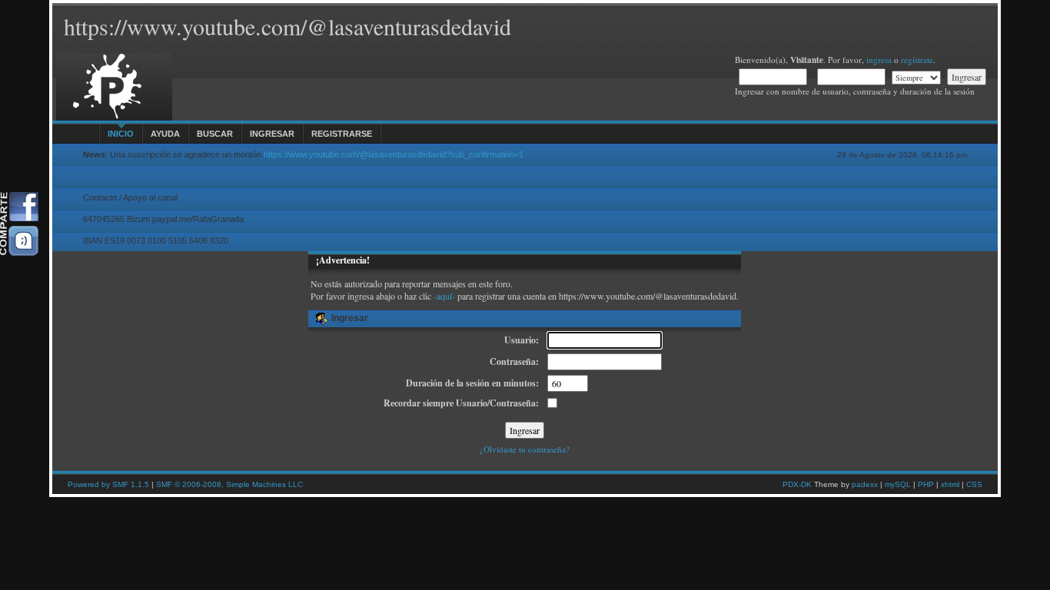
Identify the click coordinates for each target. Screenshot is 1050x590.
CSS (974, 484)
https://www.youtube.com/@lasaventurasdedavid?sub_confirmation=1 (393, 154)
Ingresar (272, 133)
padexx (865, 484)
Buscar (215, 133)
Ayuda (165, 133)
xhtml (950, 484)
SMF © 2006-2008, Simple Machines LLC (229, 484)
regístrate (917, 59)
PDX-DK (797, 484)
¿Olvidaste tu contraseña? (525, 449)
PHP (926, 484)
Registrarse (341, 133)
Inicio (121, 133)
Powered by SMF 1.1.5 (108, 484)
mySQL (898, 484)
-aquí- (444, 296)
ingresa (879, 59)
